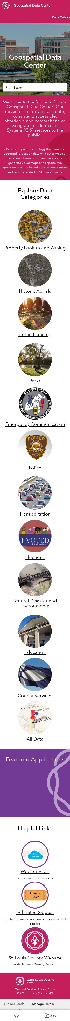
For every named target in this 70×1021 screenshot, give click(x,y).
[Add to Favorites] (16, 1015)
